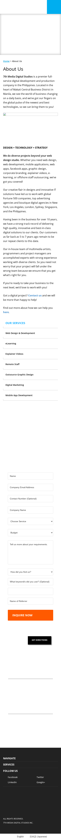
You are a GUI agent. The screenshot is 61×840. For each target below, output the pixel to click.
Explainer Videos (14, 353)
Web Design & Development (20, 333)
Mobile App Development (19, 395)
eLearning (10, 343)
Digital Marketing (14, 384)
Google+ (41, 782)
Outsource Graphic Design (19, 374)
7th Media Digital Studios (15, 6)
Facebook (13, 777)
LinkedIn (12, 782)
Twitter (40, 777)
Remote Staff (12, 364)
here (6, 312)
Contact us (35, 295)
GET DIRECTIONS (39, 640)
